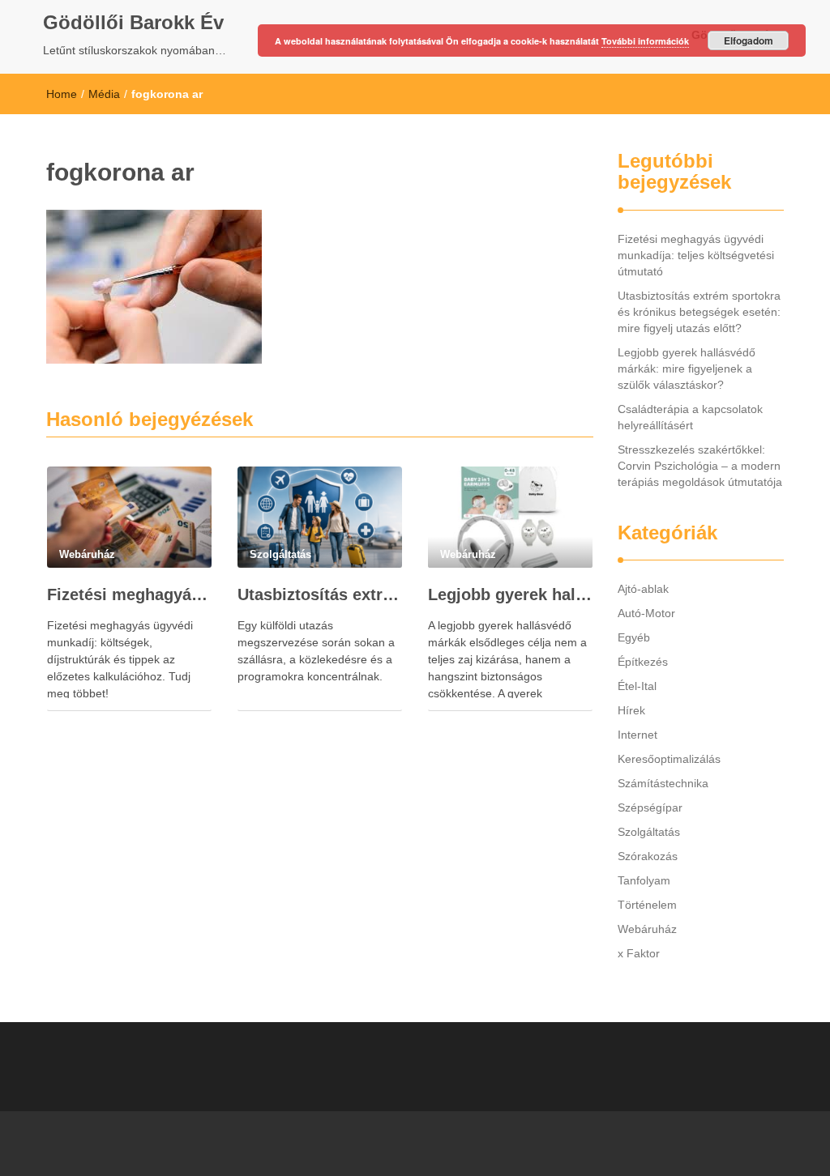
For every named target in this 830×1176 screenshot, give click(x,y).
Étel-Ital (637, 686)
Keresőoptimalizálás (669, 758)
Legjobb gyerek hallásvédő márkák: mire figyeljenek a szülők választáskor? (510, 594)
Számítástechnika (663, 783)
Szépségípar (650, 807)
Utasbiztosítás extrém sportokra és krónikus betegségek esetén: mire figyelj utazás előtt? (319, 594)
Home (61, 93)
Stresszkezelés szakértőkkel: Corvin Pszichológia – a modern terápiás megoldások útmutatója (700, 465)
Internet (637, 734)
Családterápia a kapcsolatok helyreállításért (690, 417)
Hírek (631, 710)
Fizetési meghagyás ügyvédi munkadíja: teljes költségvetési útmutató (129, 594)
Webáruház (647, 928)
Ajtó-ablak (643, 588)
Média (104, 93)
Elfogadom (748, 40)
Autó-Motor (646, 613)
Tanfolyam (644, 880)
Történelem (647, 904)
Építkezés (643, 661)
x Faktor (639, 953)
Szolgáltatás (649, 831)
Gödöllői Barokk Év (133, 22)
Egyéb (634, 637)
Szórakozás (648, 856)
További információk (645, 41)
